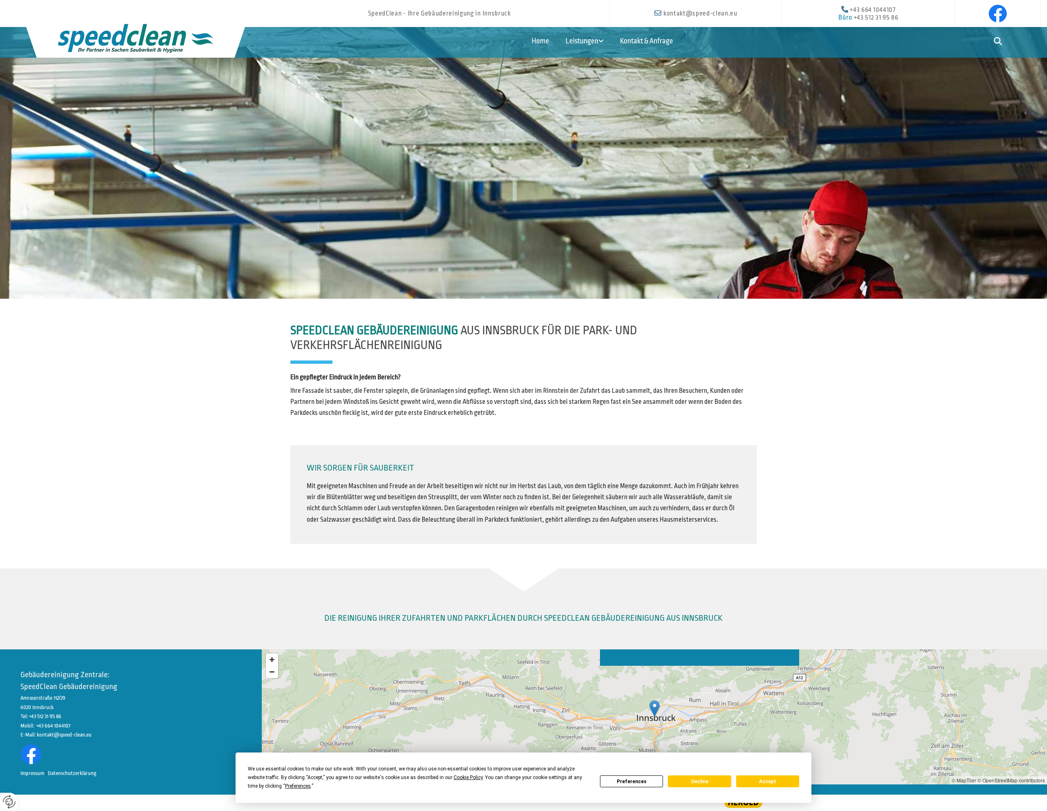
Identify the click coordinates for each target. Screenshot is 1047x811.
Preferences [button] (298, 786)
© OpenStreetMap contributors (1011, 780)
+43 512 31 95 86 (876, 17)
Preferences (632, 781)
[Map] (654, 716)
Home (540, 41)
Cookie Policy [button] (468, 777)
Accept (767, 781)
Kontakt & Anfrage (646, 41)
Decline (699, 781)
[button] (654, 708)
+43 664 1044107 (872, 10)
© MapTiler (964, 780)
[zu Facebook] (997, 13)
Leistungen (582, 41)
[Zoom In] (272, 659)
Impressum (32, 773)
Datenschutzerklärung (72, 773)
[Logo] (135, 36)
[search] (998, 41)
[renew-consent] (9, 802)
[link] (589, 39)
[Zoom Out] (272, 672)
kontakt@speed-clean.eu (700, 13)
